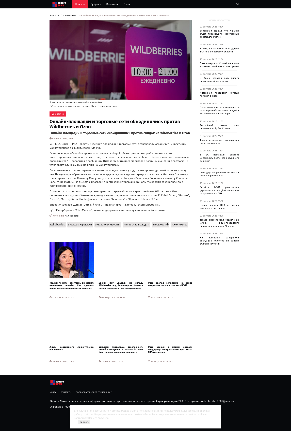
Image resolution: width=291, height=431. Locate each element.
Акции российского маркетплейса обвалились (72, 348)
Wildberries (69, 15)
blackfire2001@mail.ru (220, 401)
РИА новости (71, 215)
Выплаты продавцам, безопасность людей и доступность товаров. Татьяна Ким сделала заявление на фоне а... (121, 350)
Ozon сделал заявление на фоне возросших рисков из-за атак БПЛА (170, 284)
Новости (80, 4)
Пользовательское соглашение (94, 392)
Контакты (112, 4)
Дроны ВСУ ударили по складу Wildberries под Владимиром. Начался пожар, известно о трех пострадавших (121, 285)
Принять (84, 422)
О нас (127, 4)
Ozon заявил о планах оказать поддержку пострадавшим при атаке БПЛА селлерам (170, 350)
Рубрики (96, 4)
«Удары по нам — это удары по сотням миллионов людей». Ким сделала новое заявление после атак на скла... (72, 285)
